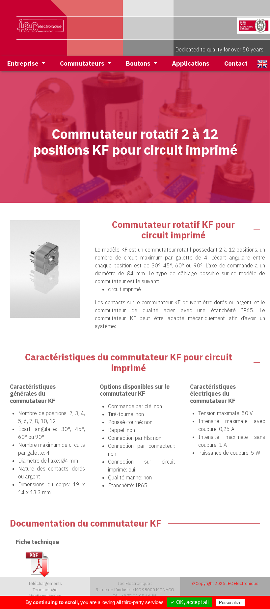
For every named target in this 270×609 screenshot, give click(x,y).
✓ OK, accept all (190, 602)
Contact (236, 63)
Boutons (139, 63)
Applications (190, 63)
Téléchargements (45, 583)
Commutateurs (83, 63)
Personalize (230, 602)
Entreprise (23, 63)
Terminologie (45, 590)
